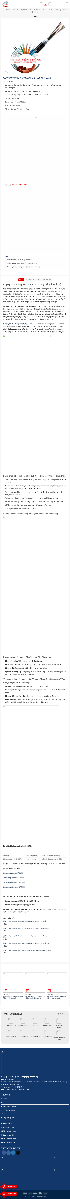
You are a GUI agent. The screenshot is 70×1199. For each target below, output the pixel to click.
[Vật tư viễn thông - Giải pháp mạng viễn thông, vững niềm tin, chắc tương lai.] (18, 4)
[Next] (66, 988)
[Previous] (3, 988)
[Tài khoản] (50, 4)
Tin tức (3, 1114)
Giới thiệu (4, 1099)
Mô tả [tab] (21, 279)
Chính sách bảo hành (8, 1139)
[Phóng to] (6, 73)
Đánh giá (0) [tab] (46, 279)
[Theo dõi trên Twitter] (13, 1152)
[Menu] (66, 4)
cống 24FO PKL (19, 882)
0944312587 (12, 1186)
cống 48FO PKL (19, 887)
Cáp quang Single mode (41, 10)
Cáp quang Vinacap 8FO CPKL (13, 878)
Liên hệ (3, 1103)
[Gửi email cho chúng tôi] (18, 1152)
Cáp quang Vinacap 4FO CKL (13, 873)
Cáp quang (22, 10)
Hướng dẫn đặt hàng (8, 1106)
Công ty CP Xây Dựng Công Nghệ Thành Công (19, 324)
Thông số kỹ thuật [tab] (33, 279)
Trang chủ (9, 10)
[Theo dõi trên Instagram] (8, 1152)
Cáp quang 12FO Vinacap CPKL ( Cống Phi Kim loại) (13, 997)
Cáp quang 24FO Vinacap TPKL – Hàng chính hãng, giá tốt (35, 997)
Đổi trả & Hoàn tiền (7, 1135)
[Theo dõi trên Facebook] (4, 1152)
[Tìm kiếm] (41, 4)
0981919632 (12, 1194)
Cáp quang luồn (8, 882)
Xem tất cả (61, 1014)
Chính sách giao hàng (8, 1131)
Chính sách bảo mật (8, 1142)
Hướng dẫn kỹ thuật (8, 1118)
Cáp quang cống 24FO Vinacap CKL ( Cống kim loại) (56, 997)
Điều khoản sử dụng (8, 1127)
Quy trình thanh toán (8, 1110)
